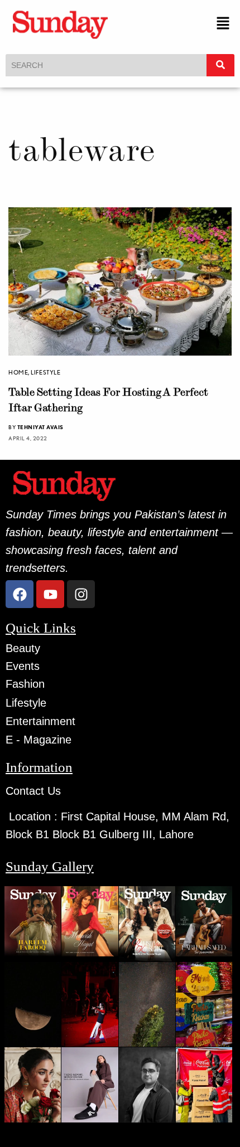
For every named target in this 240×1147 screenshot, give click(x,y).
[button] (223, 24)
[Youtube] (50, 594)
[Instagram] (81, 594)
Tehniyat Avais (40, 427)
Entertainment (40, 721)
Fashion (25, 684)
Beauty (23, 648)
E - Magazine (38, 739)
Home (18, 372)
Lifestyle (45, 372)
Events (23, 666)
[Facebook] (19, 594)
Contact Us (33, 791)
